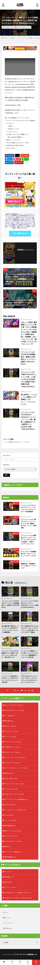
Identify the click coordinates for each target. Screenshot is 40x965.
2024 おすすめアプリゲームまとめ (14, 710)
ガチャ (16, 503)
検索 (6, 475)
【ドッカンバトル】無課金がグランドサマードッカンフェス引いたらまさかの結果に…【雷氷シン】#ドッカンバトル (28, 539)
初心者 (18, 27)
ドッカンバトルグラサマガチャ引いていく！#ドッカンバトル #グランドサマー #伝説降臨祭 (28, 508)
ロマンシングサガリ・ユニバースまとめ (15, 768)
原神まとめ (7, 846)
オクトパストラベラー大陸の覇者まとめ (15, 799)
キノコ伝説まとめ (9, 715)
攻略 (17, 517)
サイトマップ (8, 871)
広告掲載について (9, 877)
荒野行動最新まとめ (10, 857)
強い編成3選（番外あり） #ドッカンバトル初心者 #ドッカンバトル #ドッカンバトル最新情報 (10, 629)
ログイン (19, 442)
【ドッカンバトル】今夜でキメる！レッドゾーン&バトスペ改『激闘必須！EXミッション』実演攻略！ (28, 523)
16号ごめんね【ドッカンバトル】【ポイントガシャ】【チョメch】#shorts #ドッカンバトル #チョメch (29, 679)
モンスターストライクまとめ (12, 742)
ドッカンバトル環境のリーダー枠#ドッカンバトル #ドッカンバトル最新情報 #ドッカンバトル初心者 (29, 654)
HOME (5, 38)
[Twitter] (17, 155)
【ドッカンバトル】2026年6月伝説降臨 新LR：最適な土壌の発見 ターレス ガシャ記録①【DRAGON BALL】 (28, 358)
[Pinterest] (19, 162)
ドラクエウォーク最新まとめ (12, 852)
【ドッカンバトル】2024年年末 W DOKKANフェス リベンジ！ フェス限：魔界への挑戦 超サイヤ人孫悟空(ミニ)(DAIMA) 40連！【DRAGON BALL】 (28, 420)
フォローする (26, 252)
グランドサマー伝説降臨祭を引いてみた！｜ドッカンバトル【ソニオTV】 (28, 554)
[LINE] (25, 159)
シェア (12, 963)
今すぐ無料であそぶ (20, 233)
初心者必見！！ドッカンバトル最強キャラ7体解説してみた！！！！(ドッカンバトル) (29, 399)
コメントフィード (8, 923)
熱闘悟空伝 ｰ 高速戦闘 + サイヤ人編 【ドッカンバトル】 (28, 566)
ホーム (4, 963)
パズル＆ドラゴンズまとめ (12, 752)
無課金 (16, 533)
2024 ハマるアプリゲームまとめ (13, 705)
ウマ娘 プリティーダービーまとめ (14, 794)
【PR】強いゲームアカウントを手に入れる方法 (18, 898)
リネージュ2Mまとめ (10, 820)
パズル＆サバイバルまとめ (12, 763)
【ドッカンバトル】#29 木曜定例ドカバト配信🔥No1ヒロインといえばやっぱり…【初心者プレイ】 (10, 654)
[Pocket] (17, 159)
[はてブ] (9, 159)
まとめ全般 (15, 561)
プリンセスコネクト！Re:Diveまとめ (14, 810)
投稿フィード (6, 918)
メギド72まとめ (9, 815)
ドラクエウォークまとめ (11, 731)
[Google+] (24, 155)
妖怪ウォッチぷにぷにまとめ (12, 831)
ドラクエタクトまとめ (10, 789)
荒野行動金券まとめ (10, 825)
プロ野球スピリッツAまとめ (12, 747)
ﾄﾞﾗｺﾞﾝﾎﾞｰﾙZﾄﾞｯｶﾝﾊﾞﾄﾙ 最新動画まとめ (25, 954)
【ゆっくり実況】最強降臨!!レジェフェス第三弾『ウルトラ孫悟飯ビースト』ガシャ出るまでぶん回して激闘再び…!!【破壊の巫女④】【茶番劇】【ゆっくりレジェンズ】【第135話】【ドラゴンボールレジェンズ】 (29, 333)
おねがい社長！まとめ (10, 778)
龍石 (17, 549)
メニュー (20, 963)
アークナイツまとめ (10, 736)
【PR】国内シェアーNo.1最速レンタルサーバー (18, 892)
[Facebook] (10, 155)
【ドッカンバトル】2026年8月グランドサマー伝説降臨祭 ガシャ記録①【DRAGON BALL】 (10, 604)
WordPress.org (7, 928)
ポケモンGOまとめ (9, 804)
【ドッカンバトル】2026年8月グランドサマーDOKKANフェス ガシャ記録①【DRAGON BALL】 (29, 604)
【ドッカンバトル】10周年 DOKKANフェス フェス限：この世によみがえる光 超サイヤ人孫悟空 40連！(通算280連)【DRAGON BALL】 (28, 379)
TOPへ (36, 963)
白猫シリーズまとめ (10, 726)
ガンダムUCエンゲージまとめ (13, 841)
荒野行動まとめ (8, 721)
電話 (28, 963)
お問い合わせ (8, 882)
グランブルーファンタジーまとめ (14, 783)
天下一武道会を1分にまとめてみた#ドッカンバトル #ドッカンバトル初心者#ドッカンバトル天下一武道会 (29, 629)
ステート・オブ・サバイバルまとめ (14, 757)
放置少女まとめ (8, 773)
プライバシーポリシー (10, 887)
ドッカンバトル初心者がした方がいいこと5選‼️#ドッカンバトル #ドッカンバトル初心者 (10, 679)
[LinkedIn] (9, 162)
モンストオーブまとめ (10, 836)
